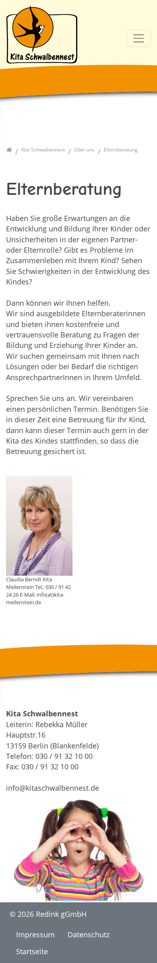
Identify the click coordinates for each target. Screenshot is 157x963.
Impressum (35, 934)
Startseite (32, 951)
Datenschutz (88, 934)
